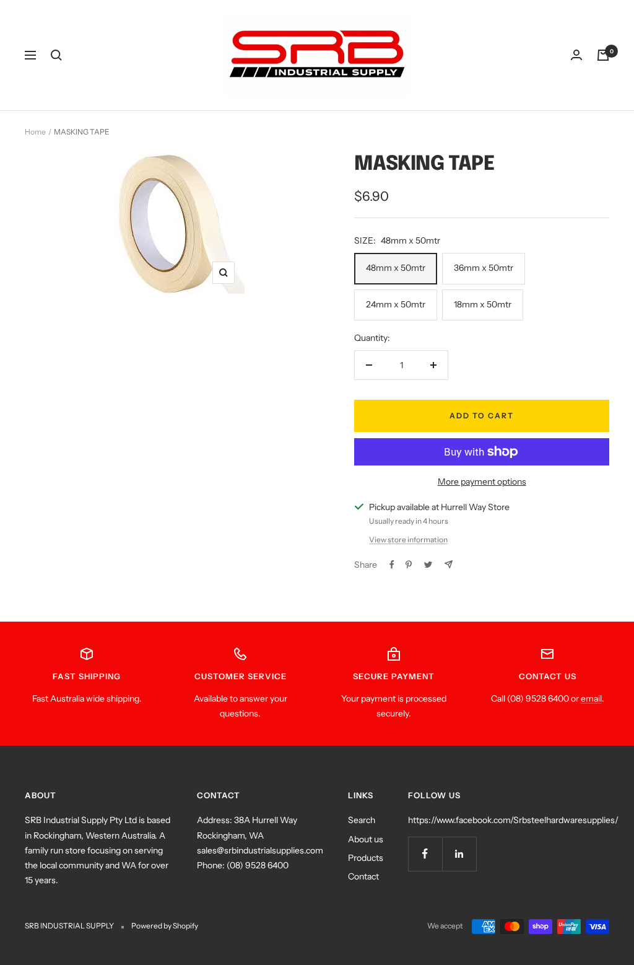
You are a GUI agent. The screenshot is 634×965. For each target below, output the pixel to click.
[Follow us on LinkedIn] (459, 854)
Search (361, 820)
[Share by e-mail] (449, 564)
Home (35, 131)
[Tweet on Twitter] (428, 564)
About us (365, 839)
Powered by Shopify (164, 925)
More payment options (482, 481)
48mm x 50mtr (395, 267)
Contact (363, 876)
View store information (408, 539)
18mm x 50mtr (482, 304)
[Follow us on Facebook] (425, 854)
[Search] (56, 55)
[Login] (576, 55)
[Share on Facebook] (391, 564)
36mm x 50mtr (483, 267)
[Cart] (603, 55)
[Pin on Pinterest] (409, 564)
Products (365, 857)
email (591, 698)
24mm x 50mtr (395, 304)
